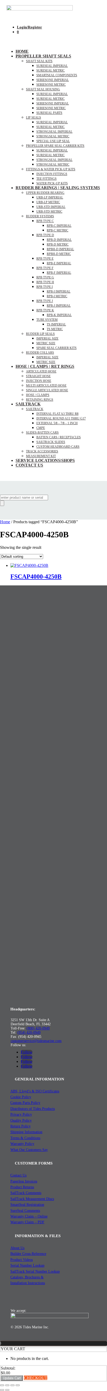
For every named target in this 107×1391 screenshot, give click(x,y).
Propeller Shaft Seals (43, 56)
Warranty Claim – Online (29, 1216)
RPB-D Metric (58, 244)
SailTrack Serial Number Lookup (35, 1271)
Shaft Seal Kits (39, 61)
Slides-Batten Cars (42, 432)
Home (22, 51)
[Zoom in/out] (2, 1385)
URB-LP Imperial (49, 197)
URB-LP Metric (48, 202)
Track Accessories (42, 451)
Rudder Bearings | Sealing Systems (58, 187)
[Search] (2, 503)
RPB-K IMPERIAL (59, 315)
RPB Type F (45, 268)
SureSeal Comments (25, 1211)
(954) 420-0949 (29, 1032)
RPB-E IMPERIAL (59, 263)
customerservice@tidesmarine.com (36, 1041)
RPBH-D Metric (59, 254)
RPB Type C (45, 221)
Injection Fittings (51, 174)
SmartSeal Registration (27, 1205)
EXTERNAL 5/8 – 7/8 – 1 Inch (57, 423)
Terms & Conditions (25, 1138)
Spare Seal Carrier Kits (56, 348)
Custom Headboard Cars (57, 447)
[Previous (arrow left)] (2, 1390)
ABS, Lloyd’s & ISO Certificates (34, 1091)
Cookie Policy (20, 1097)
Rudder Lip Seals (40, 334)
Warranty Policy (22, 1144)
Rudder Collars (40, 352)
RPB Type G (45, 277)
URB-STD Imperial (50, 207)
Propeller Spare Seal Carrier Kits (55, 146)
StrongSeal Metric (52, 136)
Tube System (47, 320)
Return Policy (20, 1126)
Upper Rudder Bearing (45, 193)
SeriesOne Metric (51, 108)
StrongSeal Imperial (54, 131)
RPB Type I (44, 287)
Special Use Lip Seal (53, 141)
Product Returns (22, 1187)
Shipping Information (26, 1132)
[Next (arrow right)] (7, 1390)
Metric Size (45, 343)
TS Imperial (56, 324)
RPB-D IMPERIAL (59, 240)
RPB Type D (45, 235)
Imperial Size (47, 338)
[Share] (12, 1385)
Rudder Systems (40, 216)
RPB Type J (44, 301)
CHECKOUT (35, 1378)
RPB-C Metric (57, 230)
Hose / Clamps (37, 395)
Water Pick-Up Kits (52, 183)
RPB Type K (45, 310)
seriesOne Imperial (52, 80)
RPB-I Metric (57, 296)
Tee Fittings (46, 179)
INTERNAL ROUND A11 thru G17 (61, 418)
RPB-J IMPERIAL (59, 305)
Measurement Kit (41, 456)
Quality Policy (21, 1120)
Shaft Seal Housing (43, 89)
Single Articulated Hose (47, 390)
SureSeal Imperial (52, 66)
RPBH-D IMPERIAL (60, 249)
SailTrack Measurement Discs (32, 1199)
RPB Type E (45, 258)
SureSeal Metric (50, 70)
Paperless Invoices (23, 1181)
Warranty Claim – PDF (27, 1222)
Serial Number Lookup (27, 1265)
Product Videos (21, 1260)
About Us (17, 1248)
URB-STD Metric (49, 211)
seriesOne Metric (51, 84)
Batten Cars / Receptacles (58, 437)
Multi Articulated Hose (46, 385)
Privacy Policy (21, 1114)
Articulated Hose (41, 371)
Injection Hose (38, 381)
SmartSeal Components (56, 75)
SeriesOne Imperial (52, 103)
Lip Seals (33, 117)
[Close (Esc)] (18, 1385)
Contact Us (29, 465)
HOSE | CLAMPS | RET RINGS (45, 366)
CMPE (40, 428)
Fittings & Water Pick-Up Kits (50, 169)
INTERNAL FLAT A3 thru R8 (57, 414)
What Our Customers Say (29, 1150)
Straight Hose (38, 376)
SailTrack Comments (25, 1193)
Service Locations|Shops (45, 460)
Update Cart (12, 1378)
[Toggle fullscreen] (7, 1385)
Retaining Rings (39, 399)
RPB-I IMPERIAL (58, 291)
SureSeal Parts (49, 113)
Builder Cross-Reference (28, 1254)
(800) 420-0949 (38, 1028)
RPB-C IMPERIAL (59, 226)
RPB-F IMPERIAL (59, 273)
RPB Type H (45, 282)
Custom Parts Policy (25, 1103)
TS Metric (55, 329)
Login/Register (29, 27)
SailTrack (28, 404)
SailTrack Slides (50, 442)
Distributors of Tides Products (32, 1109)
